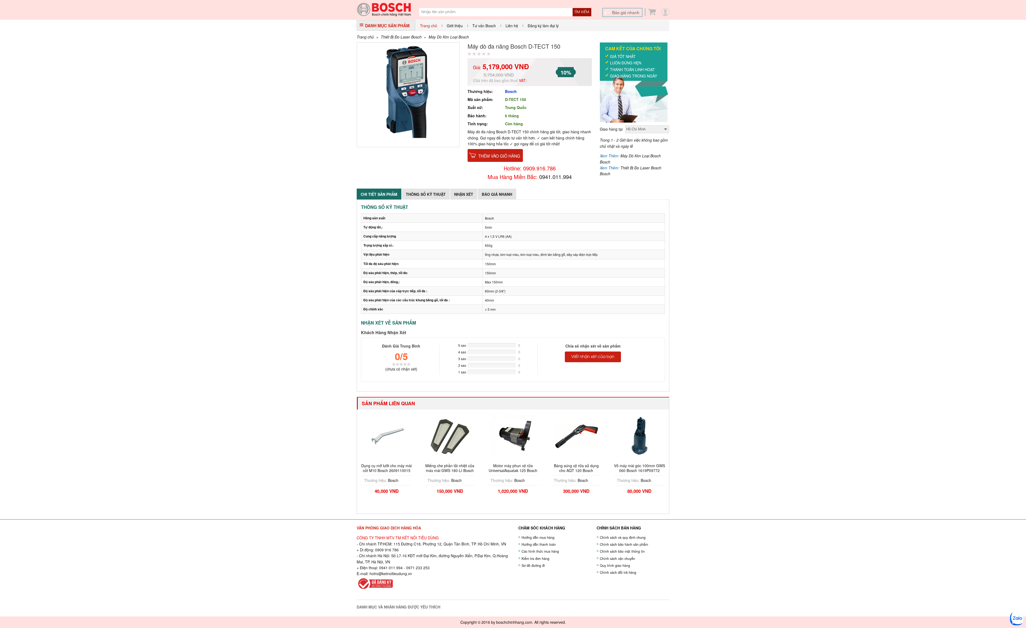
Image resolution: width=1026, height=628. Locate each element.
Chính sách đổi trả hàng (618, 572)
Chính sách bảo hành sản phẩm (624, 544)
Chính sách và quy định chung (623, 537)
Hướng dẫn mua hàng (538, 537)
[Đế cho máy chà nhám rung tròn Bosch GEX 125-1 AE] (641, 435)
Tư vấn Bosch (484, 26)
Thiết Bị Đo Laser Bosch (401, 37)
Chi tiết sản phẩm (379, 194)
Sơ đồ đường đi (533, 565)
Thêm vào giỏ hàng (499, 156)
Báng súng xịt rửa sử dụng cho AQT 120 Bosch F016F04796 (514, 470)
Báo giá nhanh (625, 12)
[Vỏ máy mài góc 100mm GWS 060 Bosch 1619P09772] (578, 435)
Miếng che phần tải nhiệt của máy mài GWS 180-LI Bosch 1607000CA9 (388, 470)
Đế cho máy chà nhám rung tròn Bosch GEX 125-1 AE (640, 468)
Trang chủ (428, 26)
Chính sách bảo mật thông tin (622, 551)
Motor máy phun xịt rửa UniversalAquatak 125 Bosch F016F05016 (451, 470)
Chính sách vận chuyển (617, 558)
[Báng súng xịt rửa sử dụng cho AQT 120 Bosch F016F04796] (515, 435)
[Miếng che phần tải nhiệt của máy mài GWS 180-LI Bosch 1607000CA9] (388, 435)
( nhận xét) (401, 369)
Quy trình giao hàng (615, 565)
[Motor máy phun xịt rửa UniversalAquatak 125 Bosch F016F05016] (451, 435)
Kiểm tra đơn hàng (535, 558)
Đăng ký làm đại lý (543, 26)
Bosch (511, 91)
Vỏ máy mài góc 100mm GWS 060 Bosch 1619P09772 (577, 468)
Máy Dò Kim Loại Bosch (449, 37)
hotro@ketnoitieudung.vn (391, 573)
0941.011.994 (555, 177)
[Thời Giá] (384, 8)
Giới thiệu (455, 26)
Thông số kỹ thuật (426, 194)
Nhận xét (463, 194)
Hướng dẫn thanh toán (539, 544)
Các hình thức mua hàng (540, 551)
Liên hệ (512, 26)
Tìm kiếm (581, 12)
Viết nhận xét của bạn (592, 357)
